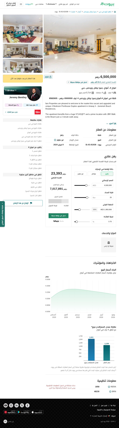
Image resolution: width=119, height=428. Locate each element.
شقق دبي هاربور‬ (36, 187)
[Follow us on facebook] (27, 405)
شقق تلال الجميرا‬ (35, 196)
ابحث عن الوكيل (74, 4)
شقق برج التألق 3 (35, 160)
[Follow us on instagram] (11, 405)
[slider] (86, 185)
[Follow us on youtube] (5, 405)
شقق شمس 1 (36, 151)
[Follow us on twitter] (22, 405)
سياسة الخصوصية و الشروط (106, 409)
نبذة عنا (113, 405)
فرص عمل (104, 405)
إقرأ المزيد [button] (112, 123)
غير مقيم (80, 173)
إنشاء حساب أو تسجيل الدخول (11, 4)
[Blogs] (29, 4)
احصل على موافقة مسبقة (58, 215)
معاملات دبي (39, 4)
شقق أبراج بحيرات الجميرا (33, 191)
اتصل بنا (94, 405)
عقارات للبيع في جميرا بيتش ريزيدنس (29, 128)
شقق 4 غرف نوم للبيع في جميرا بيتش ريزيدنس (26, 141)
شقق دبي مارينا (36, 183)
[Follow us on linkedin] (16, 405)
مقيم (107, 173)
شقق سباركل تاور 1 (35, 164)
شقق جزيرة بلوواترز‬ (35, 178)
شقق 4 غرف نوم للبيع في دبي (31, 137)
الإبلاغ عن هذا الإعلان (20, 203)
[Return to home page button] (107, 4)
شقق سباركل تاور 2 (35, 168)
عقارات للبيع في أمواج (34, 133)
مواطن (94, 173)
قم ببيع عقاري (63, 4)
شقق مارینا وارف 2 (35, 156)
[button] (2, 214)
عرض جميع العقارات (12, 112)
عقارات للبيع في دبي (34, 124)
